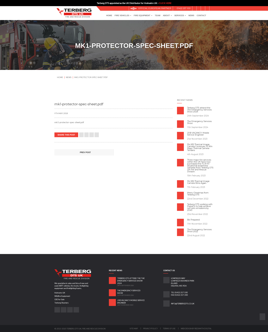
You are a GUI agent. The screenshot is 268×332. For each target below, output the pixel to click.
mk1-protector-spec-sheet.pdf (91, 77)
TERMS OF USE (169, 328)
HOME (60, 77)
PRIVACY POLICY (150, 328)
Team (157, 15)
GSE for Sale (59, 299)
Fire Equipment (142, 15)
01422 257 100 (183, 8)
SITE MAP (134, 328)
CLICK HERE (165, 3)
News (191, 15)
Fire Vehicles (122, 15)
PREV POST (85, 152)
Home (109, 15)
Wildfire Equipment (62, 296)
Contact (201, 15)
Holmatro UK (59, 293)
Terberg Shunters (61, 303)
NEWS (69, 77)
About (166, 15)
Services (179, 15)
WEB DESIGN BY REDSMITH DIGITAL (196, 328)
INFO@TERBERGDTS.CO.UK (182, 303)
